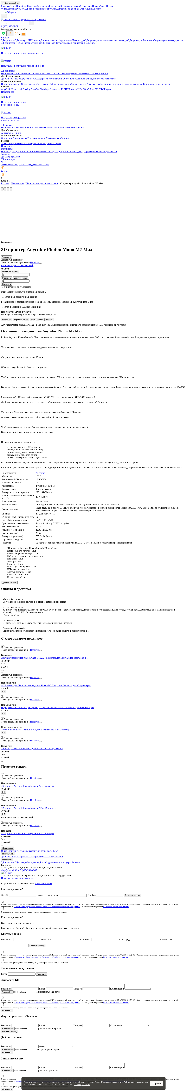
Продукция (7, 859)
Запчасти (50, 78)
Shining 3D (45, 143)
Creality (26, 89)
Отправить (7, 1010)
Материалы (7, 148)
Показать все (7, 92)
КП (3, 691)
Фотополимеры (72, 78)
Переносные (20, 127)
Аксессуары (39, 78)
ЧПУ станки (34, 40)
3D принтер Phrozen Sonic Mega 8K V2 (20, 833)
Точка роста (47, 851)
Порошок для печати (106, 151)
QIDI (101, 89)
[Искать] (31, 23)
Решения (76, 862)
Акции (88, 8)
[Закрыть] (40, 263)
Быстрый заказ (20, 278)
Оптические (51, 127)
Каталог (5, 37)
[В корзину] (2, 670)
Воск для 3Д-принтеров (155, 40)
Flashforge (45, 89)
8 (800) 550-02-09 (9, 26)
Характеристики (21, 320)
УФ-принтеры (8, 159)
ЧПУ (3, 162)
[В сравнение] (2, 645)
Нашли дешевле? (10, 272)
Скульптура (117, 84)
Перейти (34, 262)
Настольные (7, 73)
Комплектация (37, 320)
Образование (43, 84)
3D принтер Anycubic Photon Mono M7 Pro (22, 808)
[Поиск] (9, 33)
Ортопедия (166, 84)
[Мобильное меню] (4, 16)
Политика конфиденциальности (17, 878)
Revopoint (56, 143)
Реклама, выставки (133, 84)
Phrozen (73, 89)
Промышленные (22, 73)
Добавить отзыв (9, 582)
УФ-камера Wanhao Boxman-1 (16, 748)
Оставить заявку (132, 895)
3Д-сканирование (34, 8)
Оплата (21, 8)
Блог (82, 8)
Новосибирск (99, 6)
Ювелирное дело (152, 84)
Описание (6, 320)
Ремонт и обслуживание (51, 856)
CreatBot (35, 89)
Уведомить (41, 974)
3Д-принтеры (8, 40)
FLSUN (65, 89)
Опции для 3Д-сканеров (43, 43)
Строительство (79, 84)
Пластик (59, 78)
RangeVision (33, 143)
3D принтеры (47, 786)
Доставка (12, 8)
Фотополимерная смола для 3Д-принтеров (121, 40)
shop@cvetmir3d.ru (10, 870)
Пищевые (71, 73)
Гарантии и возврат (29, 856)
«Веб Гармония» (43, 883)
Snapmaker (55, 89)
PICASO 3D (83, 89)
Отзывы (49, 320)
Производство (64, 84)
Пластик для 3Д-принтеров (86, 40)
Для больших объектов (57, 138)
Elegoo (107, 89)
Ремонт (47, 8)
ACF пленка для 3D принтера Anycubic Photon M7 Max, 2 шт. (32, 685)
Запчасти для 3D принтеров (77, 685)
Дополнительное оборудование (56, 40)
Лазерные (63, 127)
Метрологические (36, 127)
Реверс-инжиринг (36, 138)
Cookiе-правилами (82, 1084)
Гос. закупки (72, 8)
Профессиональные (41, 73)
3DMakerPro (21, 143)
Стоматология (28, 84)
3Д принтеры (8, 862)
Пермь (109, 6)
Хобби (53, 84)
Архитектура (93, 84)
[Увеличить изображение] (1, 186)
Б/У (90, 73)
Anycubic (40, 473)
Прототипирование (11, 84)
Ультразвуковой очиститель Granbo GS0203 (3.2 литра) (28, 658)
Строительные (58, 73)
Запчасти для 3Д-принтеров (70, 43)
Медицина (105, 84)
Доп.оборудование (10, 156)
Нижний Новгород (82, 6)
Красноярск (66, 6)
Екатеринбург (34, 6)
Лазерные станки (9, 164)
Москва (5, 6)
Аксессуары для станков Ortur (34, 164)
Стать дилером (58, 8)
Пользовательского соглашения (116, 907)
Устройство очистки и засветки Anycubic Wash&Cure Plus (30, 729)
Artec (4, 143)
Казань (45, 6)
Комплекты (89, 43)
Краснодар (54, 6)
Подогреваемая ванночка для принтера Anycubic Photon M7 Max (33, 707)
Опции (17, 133)
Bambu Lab (17, 89)
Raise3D (94, 89)
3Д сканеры (21, 862)
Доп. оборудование (49, 862)
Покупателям (8, 854)
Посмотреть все (100, 73)
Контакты (97, 8)
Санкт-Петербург (18, 6)
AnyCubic (6, 89)
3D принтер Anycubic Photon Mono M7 (20, 786)
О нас (4, 8)
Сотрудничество (15, 851)
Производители (32, 851)
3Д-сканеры (21, 40)
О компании (7, 848)
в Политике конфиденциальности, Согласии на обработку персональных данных (47, 907)
